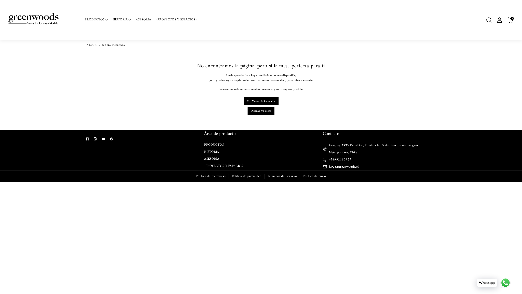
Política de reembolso (211, 176)
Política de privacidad (246, 176)
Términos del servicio (282, 176)
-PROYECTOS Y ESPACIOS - (225, 166)
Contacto (331, 134)
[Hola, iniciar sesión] (499, 20)
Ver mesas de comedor (261, 101)
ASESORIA (211, 159)
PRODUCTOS (214, 145)
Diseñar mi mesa (261, 111)
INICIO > (91, 45)
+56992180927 (340, 160)
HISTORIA (211, 152)
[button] (489, 20)
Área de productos (220, 134)
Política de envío (314, 176)
